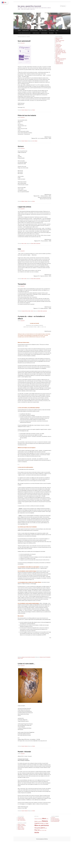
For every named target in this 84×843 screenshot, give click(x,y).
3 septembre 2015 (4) (59, 62)
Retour (22, 658)
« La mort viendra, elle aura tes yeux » (24, 32)
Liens (56, 32)
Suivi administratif (24, 41)
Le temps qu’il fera (58, 49)
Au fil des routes (51, 30)
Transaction (22, 284)
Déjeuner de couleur (59, 38)
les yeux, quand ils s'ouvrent (29, 6)
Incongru (41, 823)
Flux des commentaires (55, 820)
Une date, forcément (36, 32)
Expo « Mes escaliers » (43, 30)
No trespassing (58, 46)
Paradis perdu (57, 53)
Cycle (56, 55)
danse (41, 818)
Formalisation (48, 657)
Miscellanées (51, 32)
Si (55, 42)
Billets (57, 30)
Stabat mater (57, 61)
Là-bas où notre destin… (26, 663)
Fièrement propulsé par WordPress (42, 838)
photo (39, 828)
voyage (45, 830)
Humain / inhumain (25, 109)
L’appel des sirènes (24, 207)
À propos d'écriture (25, 310)
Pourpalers (57, 39)
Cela (19, 249)
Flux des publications (55, 818)
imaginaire (37, 823)
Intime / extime (24, 243)
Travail (43, 830)
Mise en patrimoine (37, 243)
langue (47, 823)
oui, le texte (57, 47)
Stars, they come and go (59, 40)
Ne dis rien (57, 57)
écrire (33, 140)
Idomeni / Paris (58, 41)
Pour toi (37, 830)
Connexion (53, 817)
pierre (43, 828)
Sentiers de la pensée (34, 30)
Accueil (19, 30)
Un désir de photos (44, 32)
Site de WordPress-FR (55, 821)
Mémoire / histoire (24, 201)
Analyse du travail (25, 657)
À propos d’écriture (25, 30)
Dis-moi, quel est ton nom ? (60, 50)
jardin (44, 823)
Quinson (21, 146)
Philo (36, 828)
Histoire (33, 109)
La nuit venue (57, 44)
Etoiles (47, 818)
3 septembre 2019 (58, 45)
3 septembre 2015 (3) (59, 63)
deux (44, 818)
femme (36, 821)
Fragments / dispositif (22, 825)
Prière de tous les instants (27, 115)
